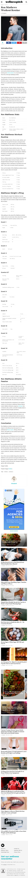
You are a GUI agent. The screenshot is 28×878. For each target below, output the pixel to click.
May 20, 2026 (9, 834)
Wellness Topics (4, 850)
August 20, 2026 (11, 544)
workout (11, 471)
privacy (5, 864)
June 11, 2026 (9, 734)
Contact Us (16, 848)
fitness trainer (10, 429)
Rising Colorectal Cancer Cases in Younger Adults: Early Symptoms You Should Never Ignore (13, 708)
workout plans (10, 72)
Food (4, 538)
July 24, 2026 (9, 625)
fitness (6, 471)
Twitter (10, 468)
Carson (5, 544)
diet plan (20, 406)
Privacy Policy (17, 852)
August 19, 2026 (10, 565)
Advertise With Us (18, 850)
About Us (3, 848)
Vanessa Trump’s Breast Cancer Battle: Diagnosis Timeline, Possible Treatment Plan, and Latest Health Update (12, 731)
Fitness (6, 4)
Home (2, 4)
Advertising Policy (5, 852)
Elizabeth (4, 13)
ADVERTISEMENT (14, 530)
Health (3, 579)
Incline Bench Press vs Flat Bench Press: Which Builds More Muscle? (13, 693)
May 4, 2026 (9, 814)
